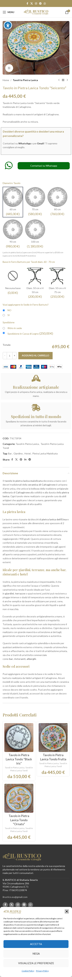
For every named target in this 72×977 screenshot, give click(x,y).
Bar (10, 453)
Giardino (18, 453)
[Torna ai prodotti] (63, 80)
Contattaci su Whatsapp (43, 165)
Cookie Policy (28, 971)
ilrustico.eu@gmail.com (15, 896)
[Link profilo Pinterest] (40, 3)
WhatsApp (24, 143)
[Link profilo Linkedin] (25, 459)
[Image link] (22, 856)
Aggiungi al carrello (35, 355)
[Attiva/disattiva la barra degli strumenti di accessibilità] (8, 25)
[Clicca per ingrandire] (9, 68)
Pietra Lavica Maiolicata (45, 453)
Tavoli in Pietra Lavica (25, 80)
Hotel (27, 453)
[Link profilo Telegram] (29, 459)
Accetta (36, 944)
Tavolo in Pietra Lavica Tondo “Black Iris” (19, 759)
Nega (36, 953)
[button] (67, 911)
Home (6, 80)
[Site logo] (36, 11)
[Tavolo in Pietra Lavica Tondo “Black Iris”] (18, 737)
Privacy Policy (42, 971)
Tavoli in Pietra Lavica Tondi (21, 769)
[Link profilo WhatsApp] (45, 3)
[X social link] (31, 3)
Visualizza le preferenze (36, 963)
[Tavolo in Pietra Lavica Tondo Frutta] (53, 737)
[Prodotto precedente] (59, 80)
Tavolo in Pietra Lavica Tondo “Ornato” (19, 820)
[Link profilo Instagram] (36, 3)
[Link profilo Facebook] (27, 3)
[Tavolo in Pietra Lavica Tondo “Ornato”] (18, 798)
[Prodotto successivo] (67, 80)
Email (40, 143)
